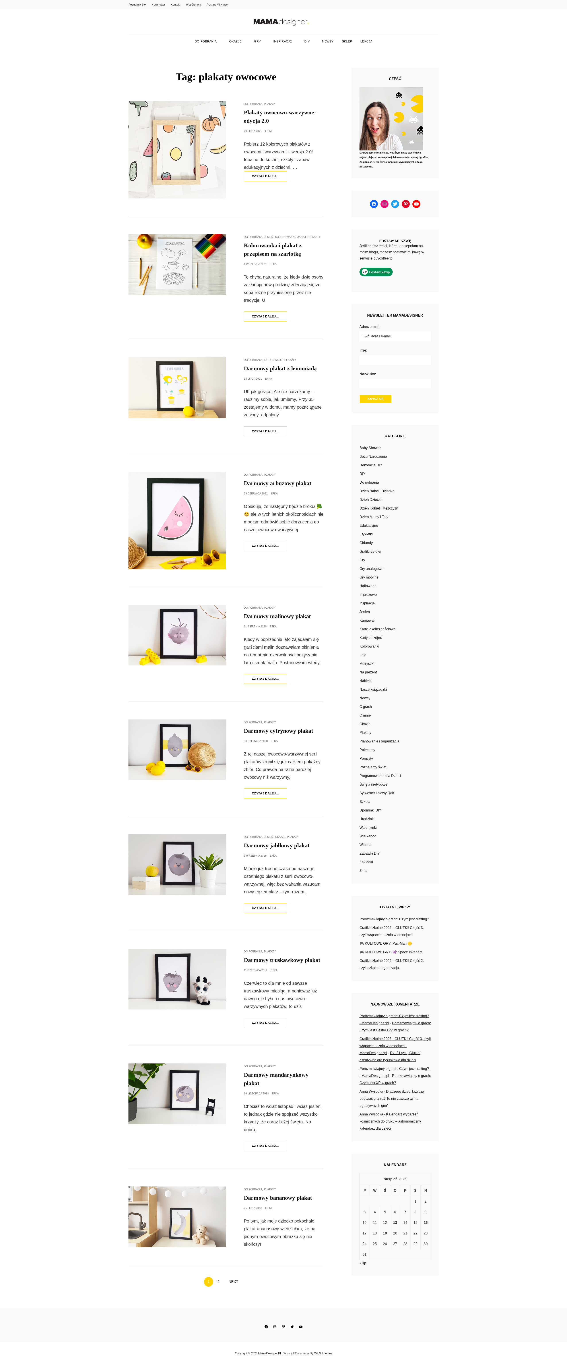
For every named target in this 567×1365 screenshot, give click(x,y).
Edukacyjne (368, 525)
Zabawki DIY (369, 853)
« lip (362, 1263)
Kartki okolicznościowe (377, 629)
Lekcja (366, 41)
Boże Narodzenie (373, 456)
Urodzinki (367, 819)
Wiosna (365, 845)
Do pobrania (206, 41)
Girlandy (366, 543)
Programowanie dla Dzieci (380, 776)
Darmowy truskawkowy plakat (282, 960)
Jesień (268, 236)
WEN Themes (323, 1353)
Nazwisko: (367, 374)
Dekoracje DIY (371, 465)
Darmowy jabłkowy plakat (277, 845)
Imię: (363, 350)
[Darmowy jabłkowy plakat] (177, 864)
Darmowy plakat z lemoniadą (280, 368)
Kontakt (175, 4)
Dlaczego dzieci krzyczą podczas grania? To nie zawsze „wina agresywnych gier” (391, 1098)
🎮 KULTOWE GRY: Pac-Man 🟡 (385, 943)
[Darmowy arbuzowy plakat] (177, 520)
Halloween (368, 586)
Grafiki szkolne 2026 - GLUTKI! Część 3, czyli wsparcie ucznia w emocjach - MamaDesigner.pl (395, 1046)
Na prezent (368, 672)
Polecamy (367, 750)
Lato (267, 359)
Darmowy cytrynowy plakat (278, 731)
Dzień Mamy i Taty (373, 517)
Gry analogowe (371, 569)
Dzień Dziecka (371, 500)
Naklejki (365, 681)
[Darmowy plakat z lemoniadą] (177, 387)
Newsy (327, 41)
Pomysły (366, 758)
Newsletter (158, 4)
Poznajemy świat (372, 767)
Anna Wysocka (371, 1091)
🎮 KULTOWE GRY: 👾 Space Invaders (390, 952)
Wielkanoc (367, 836)
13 (395, 1223)
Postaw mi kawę (217, 4)
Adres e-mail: (369, 327)
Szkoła (364, 802)
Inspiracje (282, 41)
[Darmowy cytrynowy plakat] (177, 749)
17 (365, 1233)
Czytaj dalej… (269, 177)
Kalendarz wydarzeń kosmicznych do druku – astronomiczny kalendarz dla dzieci (390, 1121)
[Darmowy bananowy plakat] (177, 1216)
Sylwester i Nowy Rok (376, 793)
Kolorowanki (285, 236)
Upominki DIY (370, 810)
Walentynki (368, 827)
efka (268, 131)
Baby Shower (370, 448)
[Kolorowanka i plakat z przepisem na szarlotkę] (177, 264)
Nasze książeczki (373, 689)
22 (415, 1233)
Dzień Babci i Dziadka (376, 491)
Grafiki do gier (370, 551)
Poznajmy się (137, 4)
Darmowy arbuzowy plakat (277, 483)
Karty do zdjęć (370, 638)
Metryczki (366, 663)
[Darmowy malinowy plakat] (177, 635)
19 (385, 1233)
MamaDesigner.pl (269, 1353)
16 (426, 1223)
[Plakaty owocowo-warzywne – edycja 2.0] (177, 149)
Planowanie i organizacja (379, 741)
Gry (257, 41)
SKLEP (347, 41)
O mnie (365, 715)
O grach (365, 707)
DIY (307, 41)
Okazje (235, 41)
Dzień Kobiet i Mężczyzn (378, 508)
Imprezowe (368, 594)
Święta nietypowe (373, 784)
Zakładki (366, 862)
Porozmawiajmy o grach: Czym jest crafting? (394, 919)
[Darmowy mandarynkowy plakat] (177, 1093)
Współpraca (193, 4)
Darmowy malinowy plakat (277, 616)
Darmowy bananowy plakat (278, 1198)
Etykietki (366, 534)
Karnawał (367, 620)
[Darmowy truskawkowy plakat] (177, 979)
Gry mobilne (369, 577)
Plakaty (270, 104)
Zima (363, 871)
